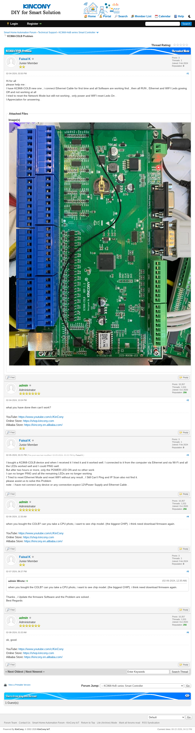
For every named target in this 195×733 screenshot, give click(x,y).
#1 (188, 73)
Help (181, 16)
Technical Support (47, 32)
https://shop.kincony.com (38, 420)
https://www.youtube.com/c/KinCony (41, 416)
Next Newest (34, 671)
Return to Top (88, 722)
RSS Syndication (151, 722)
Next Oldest (15, 671)
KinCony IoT (43, 729)
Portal (107, 16)
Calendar (165, 16)
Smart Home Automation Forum (20, 32)
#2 (188, 400)
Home (92, 16)
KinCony (19, 729)
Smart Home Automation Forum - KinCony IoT (55, 722)
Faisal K (25, 59)
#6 (188, 632)
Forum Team (10, 722)
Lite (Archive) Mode (107, 722)
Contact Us (24, 722)
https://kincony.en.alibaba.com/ (43, 424)
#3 (188, 455)
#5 (188, 571)
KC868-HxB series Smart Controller (77, 32)
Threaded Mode (180, 51)
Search (123, 16)
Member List (143, 16)
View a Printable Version (19, 685)
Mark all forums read (129, 722)
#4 (188, 516)
